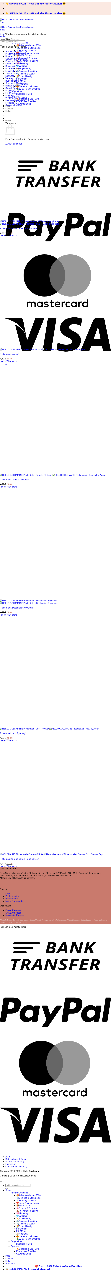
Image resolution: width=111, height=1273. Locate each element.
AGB (7, 1157)
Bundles (9, 56)
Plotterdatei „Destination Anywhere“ (17, 608)
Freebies (9, 103)
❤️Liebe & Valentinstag (27, 1203)
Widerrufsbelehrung (14, 1161)
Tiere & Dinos (12, 73)
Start (2, 34)
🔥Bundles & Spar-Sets (27, 99)
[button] (9, 120)
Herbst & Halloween (15, 100)
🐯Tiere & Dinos (24, 56)
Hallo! (8, 111)
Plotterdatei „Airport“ (9, 354)
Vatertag (9, 78)
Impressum (10, 1164)
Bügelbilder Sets (24, 94)
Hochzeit (9, 95)
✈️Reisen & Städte (25, 74)
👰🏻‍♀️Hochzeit (21, 1234)
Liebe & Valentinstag (15, 64)
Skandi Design (12, 88)
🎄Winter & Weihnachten (28, 89)
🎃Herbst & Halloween (27, 86)
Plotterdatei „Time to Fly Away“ (14, 480)
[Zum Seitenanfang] (1, 1181)
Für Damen (21, 79)
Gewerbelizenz (23, 104)
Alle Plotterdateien (14, 51)
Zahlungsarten (12, 896)
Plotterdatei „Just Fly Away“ (13, 733)
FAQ (7, 894)
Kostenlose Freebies (26, 101)
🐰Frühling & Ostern (26, 50)
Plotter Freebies (13, 910)
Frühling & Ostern (13, 61)
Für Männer (21, 81)
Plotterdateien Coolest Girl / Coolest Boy (19, 859)
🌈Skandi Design (24, 76)
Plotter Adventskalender (16, 54)
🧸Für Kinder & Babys (27, 61)
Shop (8, 1190)
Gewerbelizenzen (13, 105)
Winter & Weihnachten (16, 98)
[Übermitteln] (1, 45)
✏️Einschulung (23, 1218)
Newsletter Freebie (14, 915)
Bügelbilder (16, 91)
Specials (15, 96)
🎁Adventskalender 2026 (28, 45)
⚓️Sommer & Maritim (26, 71)
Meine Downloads (14, 901)
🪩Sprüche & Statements (28, 48)
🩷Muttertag (22, 1213)
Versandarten (11, 899)
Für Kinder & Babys (14, 68)
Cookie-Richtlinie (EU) (16, 1166)
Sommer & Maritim (14, 83)
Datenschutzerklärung (16, 1159)
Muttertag (9, 76)
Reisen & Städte (13, 86)
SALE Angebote (13, 913)
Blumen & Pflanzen (14, 66)
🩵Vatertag (21, 1216)
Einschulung (11, 71)
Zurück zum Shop (13, 144)
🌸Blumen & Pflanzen (26, 1208)
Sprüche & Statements (16, 59)
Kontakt (9, 109)
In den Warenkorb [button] (8, 235)
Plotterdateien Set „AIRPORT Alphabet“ (19, 228)
